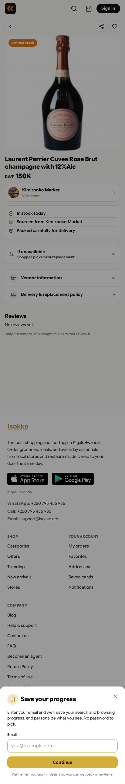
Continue (62, 762)
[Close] (115, 696)
